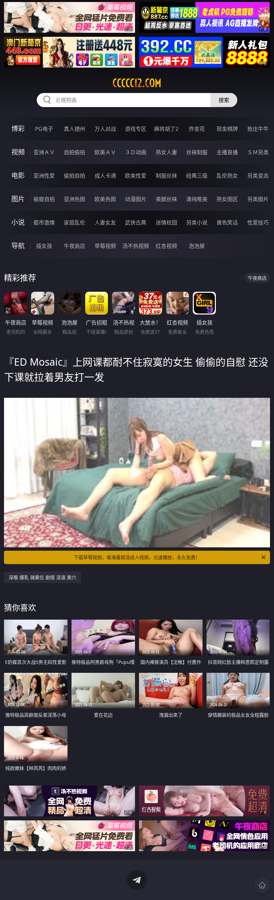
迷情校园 (166, 222)
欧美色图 (105, 199)
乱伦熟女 (227, 175)
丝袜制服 (197, 152)
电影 (18, 175)
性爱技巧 (258, 222)
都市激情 (44, 222)
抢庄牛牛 (258, 128)
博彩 (18, 128)
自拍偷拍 (74, 152)
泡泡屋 (197, 246)
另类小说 (197, 222)
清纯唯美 (197, 199)
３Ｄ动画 (135, 152)
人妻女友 (105, 222)
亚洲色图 (74, 199)
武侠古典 (135, 222)
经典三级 (197, 175)
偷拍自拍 (74, 175)
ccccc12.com (137, 83)
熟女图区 (227, 199)
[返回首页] (262, 885)
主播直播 (227, 152)
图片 (18, 198)
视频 (18, 152)
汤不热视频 (135, 246)
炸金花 (197, 128)
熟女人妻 (166, 152)
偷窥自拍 (44, 199)
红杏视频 (166, 246)
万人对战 (105, 128)
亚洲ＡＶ (44, 152)
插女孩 (44, 246)
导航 (18, 245)
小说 (18, 222)
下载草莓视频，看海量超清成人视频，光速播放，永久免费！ (137, 557)
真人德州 (74, 128)
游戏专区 (135, 128)
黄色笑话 (227, 222)
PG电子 (44, 128)
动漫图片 (135, 199)
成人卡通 (105, 175)
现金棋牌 (227, 128)
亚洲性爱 (44, 175)
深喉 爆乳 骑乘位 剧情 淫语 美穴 (42, 577)
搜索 (224, 100)
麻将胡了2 (166, 128)
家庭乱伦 (74, 222)
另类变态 (258, 175)
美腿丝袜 (166, 199)
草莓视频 (105, 246)
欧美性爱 (135, 175)
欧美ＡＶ (105, 152)
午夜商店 (74, 246)
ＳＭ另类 (258, 152)
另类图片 (258, 199)
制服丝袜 (166, 175)
